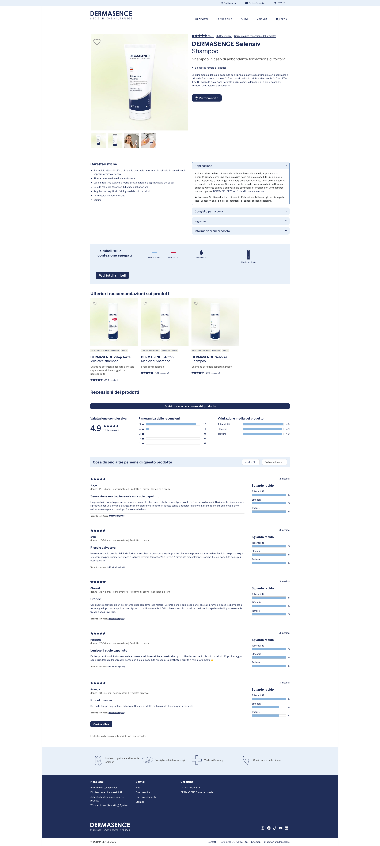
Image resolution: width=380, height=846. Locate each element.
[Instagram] (263, 827)
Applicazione (203, 166)
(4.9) (210, 35)
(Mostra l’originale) (117, 515)
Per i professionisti (257, 3)
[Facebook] (269, 827)
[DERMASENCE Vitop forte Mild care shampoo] (114, 322)
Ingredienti (201, 221)
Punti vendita (230, 3)
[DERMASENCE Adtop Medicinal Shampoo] (165, 322)
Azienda (262, 19)
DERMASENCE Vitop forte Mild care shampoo (238, 191)
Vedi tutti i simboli (112, 275)
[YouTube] (281, 827)
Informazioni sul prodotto (212, 231)
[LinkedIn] (287, 827)
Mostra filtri (250, 462)
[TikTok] (275, 827)
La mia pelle (224, 19)
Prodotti (201, 19)
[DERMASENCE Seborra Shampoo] (215, 322)
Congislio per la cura (208, 211)
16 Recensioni (224, 35)
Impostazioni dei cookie (276, 841)
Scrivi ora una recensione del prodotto (255, 35)
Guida (244, 19)
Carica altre (101, 724)
